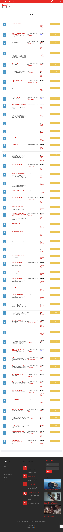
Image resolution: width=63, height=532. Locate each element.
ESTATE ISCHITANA (16, 97)
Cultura (41, 214)
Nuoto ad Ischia (42, 333)
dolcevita (41, 193)
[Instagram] (57, 1)
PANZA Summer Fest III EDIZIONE (18, 409)
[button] (22, 6)
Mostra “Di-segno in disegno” (17, 164)
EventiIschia (41, 148)
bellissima (41, 234)
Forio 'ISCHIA (42, 192)
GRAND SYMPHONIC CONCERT (42, 324)
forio (40, 184)
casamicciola (42, 442)
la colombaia (41, 233)
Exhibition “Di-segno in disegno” (42, 168)
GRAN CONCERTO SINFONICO (18, 320)
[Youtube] (59, 1)
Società (41, 81)
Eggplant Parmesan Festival (41, 47)
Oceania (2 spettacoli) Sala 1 (17, 381)
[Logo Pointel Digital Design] (33, 527)
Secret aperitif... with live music (18, 63)
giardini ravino (42, 140)
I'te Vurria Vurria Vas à (16, 87)
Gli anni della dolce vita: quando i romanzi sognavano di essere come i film (19, 214)
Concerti (41, 321)
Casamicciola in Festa (16, 223)
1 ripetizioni (29, 147)
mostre (41, 199)
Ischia (43, 521)
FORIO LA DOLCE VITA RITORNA (18, 190)
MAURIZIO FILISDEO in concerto (41, 125)
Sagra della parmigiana (16, 41)
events (41, 117)
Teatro (41, 71)
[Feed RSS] (60, 17)
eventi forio (41, 44)
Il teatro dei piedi (15, 70)
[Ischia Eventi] (5, 6)
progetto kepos (42, 56)
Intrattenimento (42, 42)
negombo (41, 360)
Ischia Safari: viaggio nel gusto (18, 357)
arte (42, 199)
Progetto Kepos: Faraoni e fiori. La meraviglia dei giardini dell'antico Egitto (18, 53)
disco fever (41, 427)
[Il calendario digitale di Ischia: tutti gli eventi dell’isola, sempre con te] (52, 483)
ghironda (41, 91)
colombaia (41, 116)
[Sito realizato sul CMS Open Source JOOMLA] (30, 527)
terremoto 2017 (42, 443)
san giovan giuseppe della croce (42, 26)
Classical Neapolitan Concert (41, 93)
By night (41, 34)
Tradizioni (41, 154)
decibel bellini (42, 244)
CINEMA (41, 312)
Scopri (56, 34)
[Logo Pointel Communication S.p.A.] (32, 527)
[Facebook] (52, 1)
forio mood (42, 184)
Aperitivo (41, 139)
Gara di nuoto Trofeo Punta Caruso (18, 331)
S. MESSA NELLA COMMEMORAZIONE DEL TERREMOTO (17, 441)
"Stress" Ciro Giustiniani (16, 23)
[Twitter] (54, 1)
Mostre (41, 165)
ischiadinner (41, 361)
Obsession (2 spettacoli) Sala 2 (18, 303)
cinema (41, 115)
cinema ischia (42, 305)
